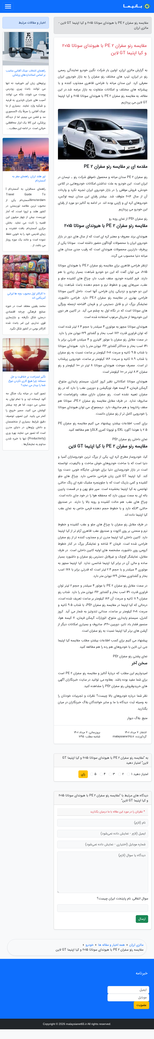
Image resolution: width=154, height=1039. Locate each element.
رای (83, 774)
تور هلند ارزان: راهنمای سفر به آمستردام (29, 178)
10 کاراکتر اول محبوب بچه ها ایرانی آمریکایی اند (26, 296)
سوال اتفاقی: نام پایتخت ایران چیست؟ (122, 898)
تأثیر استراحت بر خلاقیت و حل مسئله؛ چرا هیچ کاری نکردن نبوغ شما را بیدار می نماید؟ (27, 381)
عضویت (141, 1005)
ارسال (142, 918)
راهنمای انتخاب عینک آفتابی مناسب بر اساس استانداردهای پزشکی (26, 73)
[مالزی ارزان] (137, 6)
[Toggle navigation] (8, 6)
